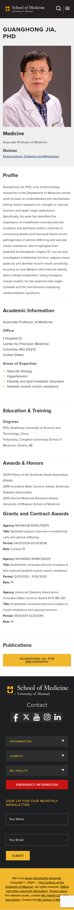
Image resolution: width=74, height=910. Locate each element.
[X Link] (26, 717)
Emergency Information (37, 785)
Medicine (13, 134)
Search (59, 9)
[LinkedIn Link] (58, 717)
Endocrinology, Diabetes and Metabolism (31, 156)
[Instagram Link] (47, 717)
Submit (18, 856)
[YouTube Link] (37, 717)
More (67, 9)
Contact (37, 705)
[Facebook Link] (16, 717)
